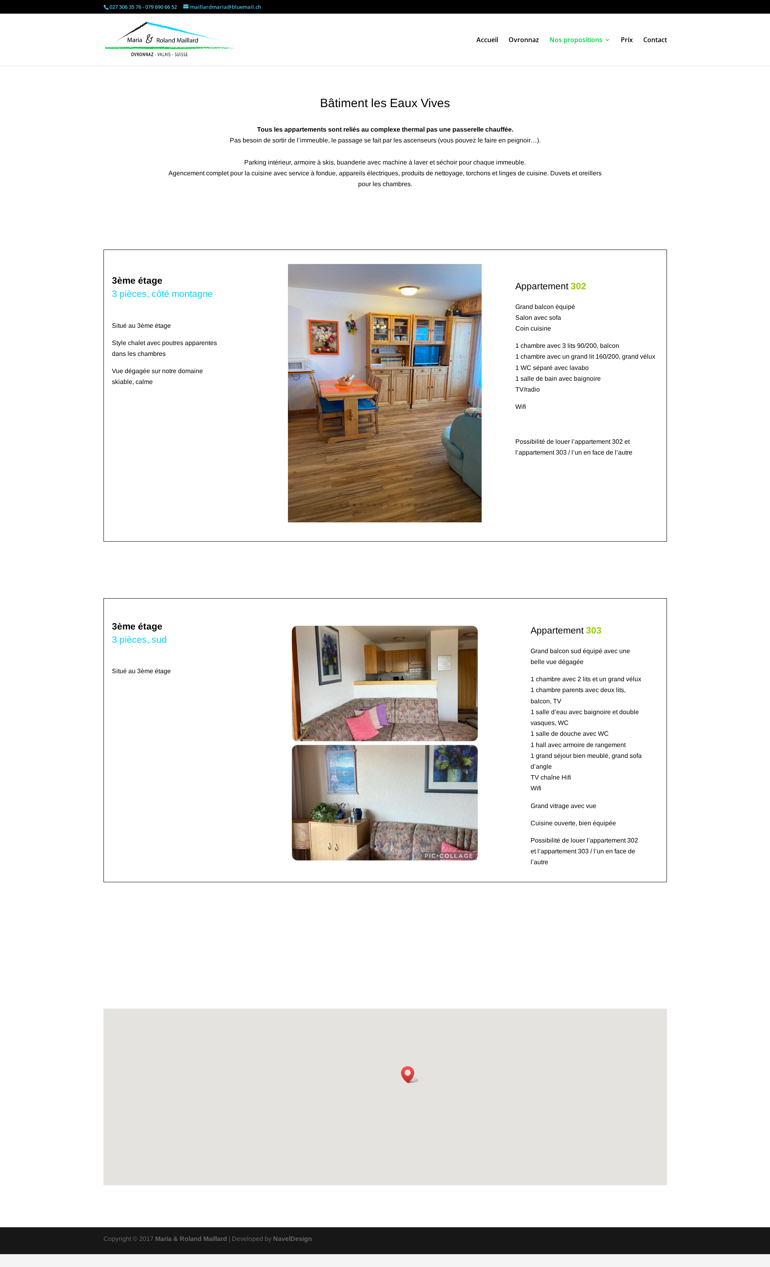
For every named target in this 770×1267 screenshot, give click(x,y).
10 (402, 505)
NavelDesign (292, 1251)
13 (422, 505)
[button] (410, 1087)
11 (408, 505)
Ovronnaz (524, 40)
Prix (627, 40)
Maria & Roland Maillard (191, 1251)
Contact (655, 40)
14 (429, 505)
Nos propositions (575, 40)
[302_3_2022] (385, 520)
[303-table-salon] (385, 878)
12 (415, 505)
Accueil (487, 40)
